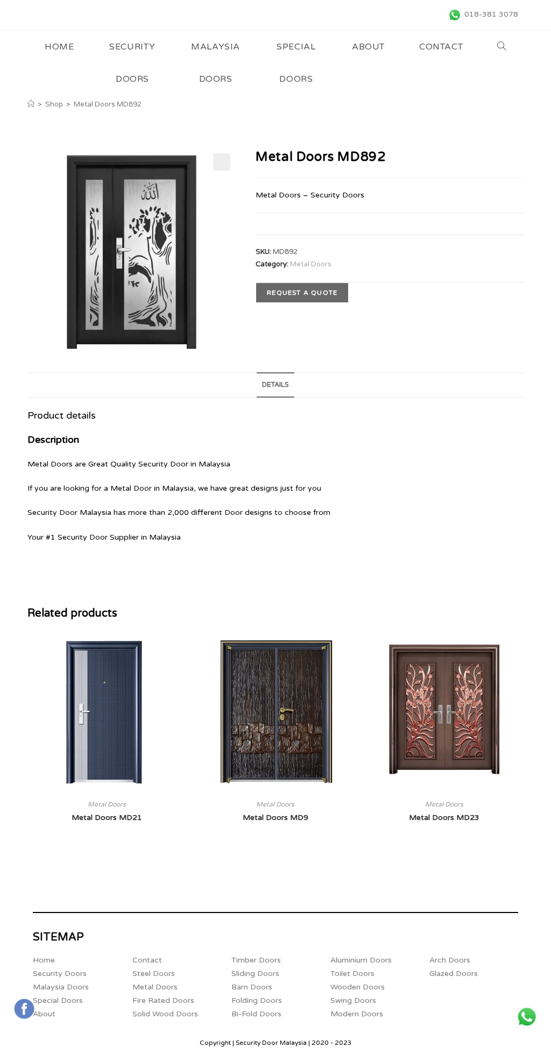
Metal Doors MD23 (444, 817)
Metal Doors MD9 (275, 817)
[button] (221, 162)
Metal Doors (310, 264)
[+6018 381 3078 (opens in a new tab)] (527, 1017)
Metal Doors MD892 (108, 104)
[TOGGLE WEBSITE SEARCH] (502, 47)
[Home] (30, 104)
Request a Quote (302, 292)
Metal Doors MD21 (107, 817)
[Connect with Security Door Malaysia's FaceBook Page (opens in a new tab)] (24, 1008)
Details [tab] (275, 384)
